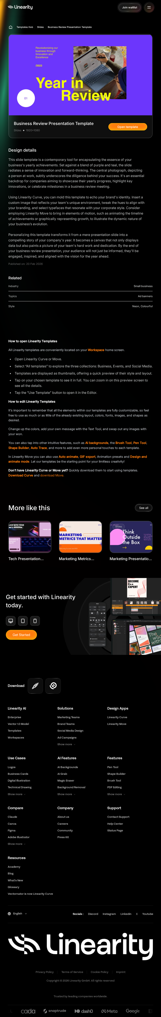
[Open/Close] (149, 7)
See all (143, 508)
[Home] (20, 7)
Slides (40, 27)
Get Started (21, 635)
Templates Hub (25, 27)
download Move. (52, 475)
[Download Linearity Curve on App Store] (35, 686)
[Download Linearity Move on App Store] (53, 686)
